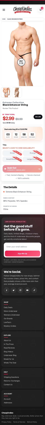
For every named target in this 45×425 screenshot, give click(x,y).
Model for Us (9, 359)
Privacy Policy (6, 422)
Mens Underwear (10, 311)
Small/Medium (12, 159)
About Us (7, 340)
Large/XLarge (32, 159)
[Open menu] (3, 9)
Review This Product (10, 108)
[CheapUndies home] (22, 10)
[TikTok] (34, 290)
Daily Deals (8, 307)
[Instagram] (20, 290)
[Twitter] (13, 290)
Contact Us (8, 384)
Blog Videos (8, 352)
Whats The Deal (10, 363)
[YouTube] (27, 290)
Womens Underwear (12, 315)
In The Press (9, 344)
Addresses (8, 403)
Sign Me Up (22, 253)
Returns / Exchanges (12, 381)
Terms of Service (19, 422)
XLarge (33, 153)
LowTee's (7, 322)
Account (7, 399)
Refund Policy (32, 422)
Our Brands (8, 318)
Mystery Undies (10, 326)
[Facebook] (6, 290)
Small (12, 153)
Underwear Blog (10, 355)
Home (4, 19)
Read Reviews (9, 348)
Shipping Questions (11, 377)
